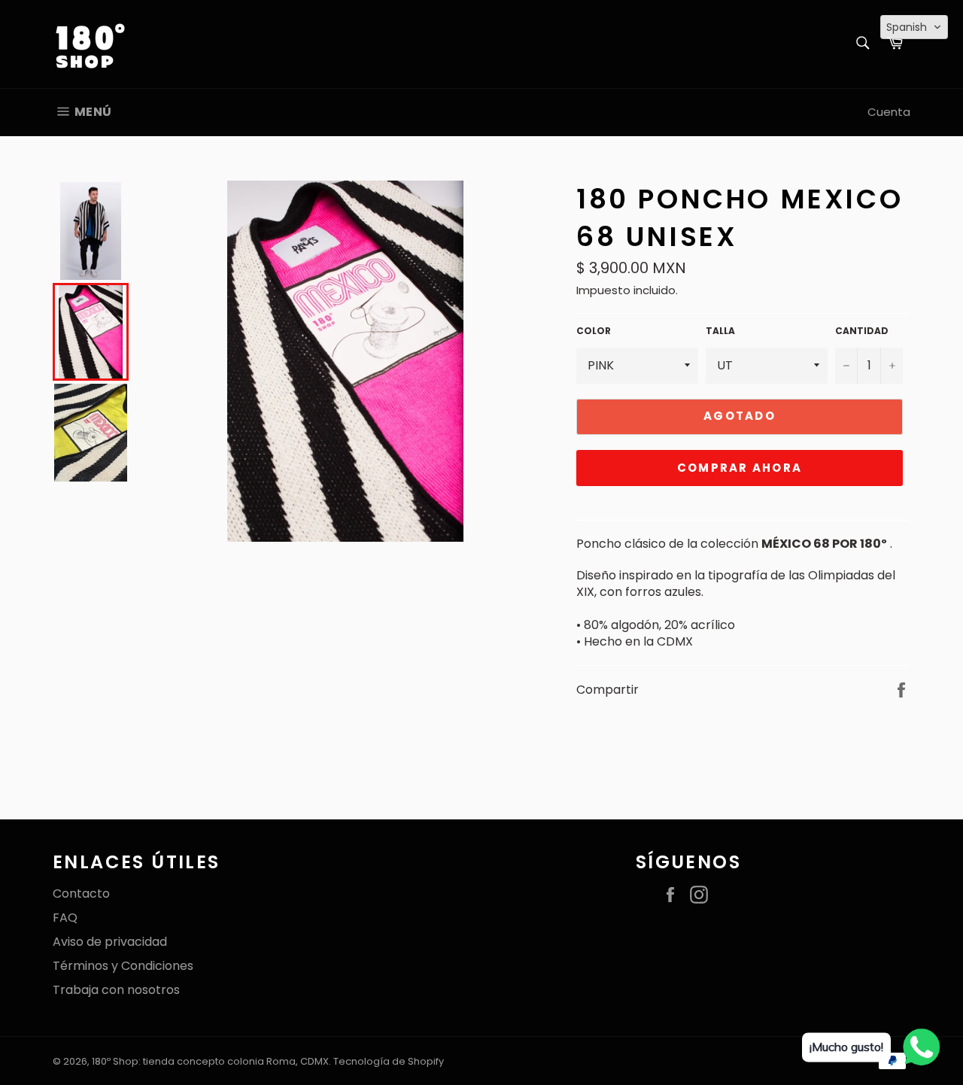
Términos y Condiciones (123, 965)
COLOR (593, 331)
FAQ (65, 917)
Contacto (81, 893)
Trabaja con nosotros (116, 989)
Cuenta (888, 112)
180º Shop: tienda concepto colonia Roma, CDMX (210, 1061)
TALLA (720, 331)
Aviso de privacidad (110, 941)
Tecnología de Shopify (388, 1061)
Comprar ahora (739, 468)
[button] (914, 27)
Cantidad (862, 331)
